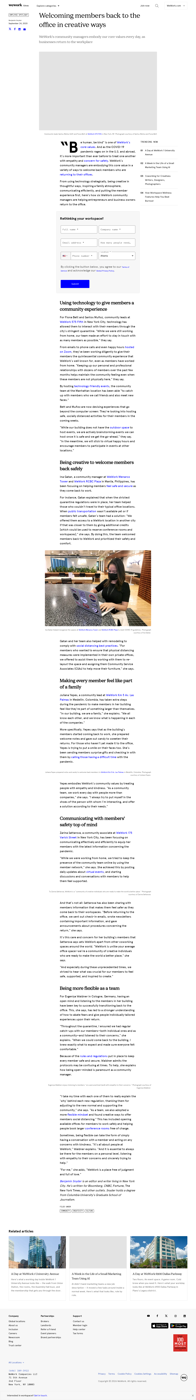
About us (13, 1325)
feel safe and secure (119, 486)
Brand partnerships (51, 1337)
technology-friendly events (91, 386)
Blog (11, 1341)
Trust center (15, 1345)
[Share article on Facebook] (15, 29)
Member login (80, 1325)
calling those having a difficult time (93, 757)
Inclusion (13, 1329)
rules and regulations (93, 1056)
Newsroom (14, 1337)
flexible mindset (77, 1114)
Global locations (17, 1321)
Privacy (101, 1373)
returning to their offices (76, 174)
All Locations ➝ (16, 1362)
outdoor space (119, 427)
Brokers (45, 1321)
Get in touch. (40, 1395)
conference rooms (97, 1128)
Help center (79, 1329)
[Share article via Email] (24, 29)
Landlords (46, 1325)
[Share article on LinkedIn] (19, 29)
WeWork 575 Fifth (95, 134)
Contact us (78, 1321)
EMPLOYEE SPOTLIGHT (19, 15)
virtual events (95, 872)
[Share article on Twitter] (10, 29)
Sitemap (174, 1373)
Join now (145, 5)
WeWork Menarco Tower (88, 630)
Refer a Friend (48, 1329)
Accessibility (160, 1373)
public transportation (82, 511)
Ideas (26, 5)
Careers (13, 1333)
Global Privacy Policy (105, 271)
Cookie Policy (124, 1373)
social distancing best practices (97, 645)
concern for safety (96, 160)
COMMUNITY (65, 1211)
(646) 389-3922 (19, 1370)
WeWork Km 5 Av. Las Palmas (112, 772)
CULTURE (89, 1211)
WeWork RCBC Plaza (87, 481)
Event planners (48, 1333)
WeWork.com (174, 5)
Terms (111, 1373)
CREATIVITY (78, 1211)
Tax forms (78, 1333)
